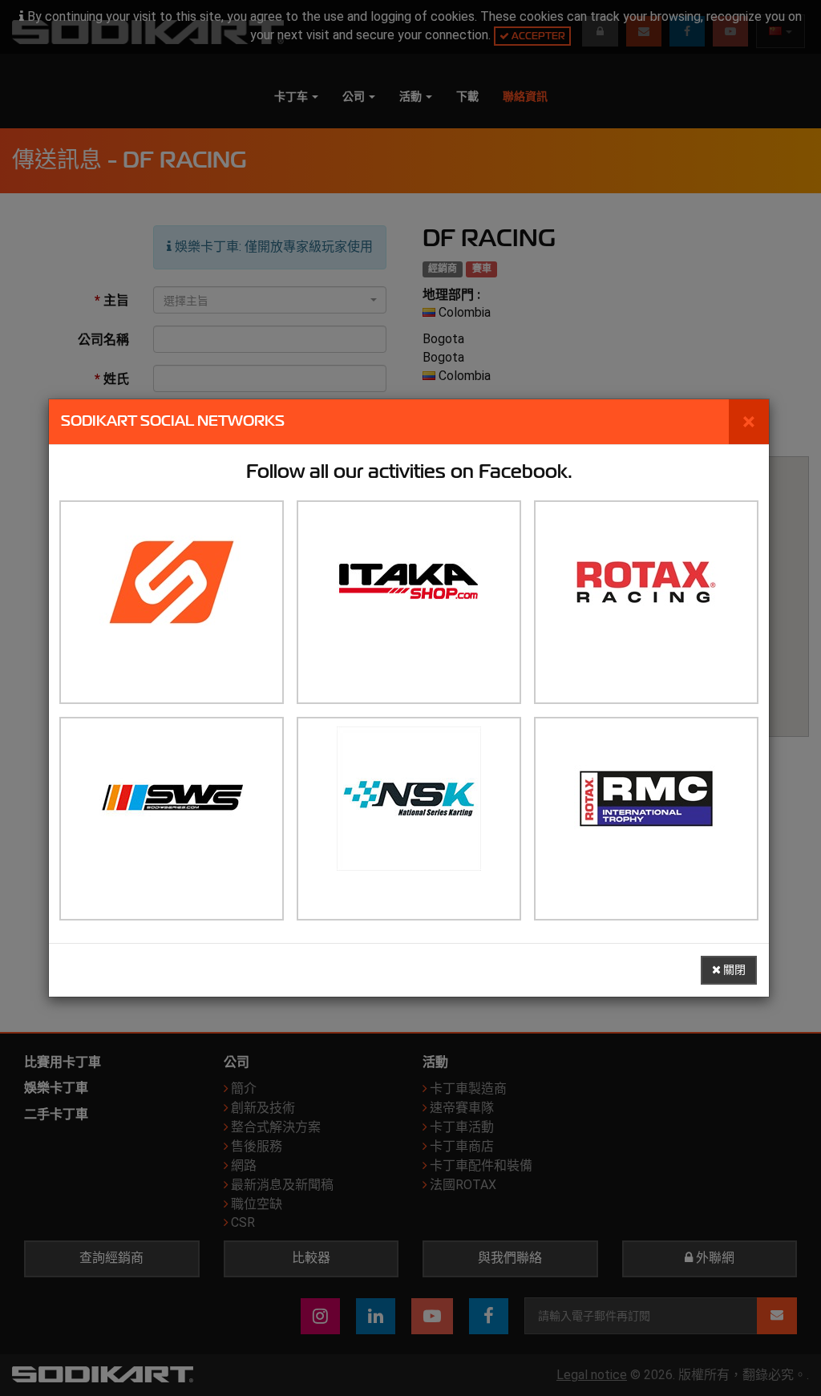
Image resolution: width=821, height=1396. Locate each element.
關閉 (733, 970)
